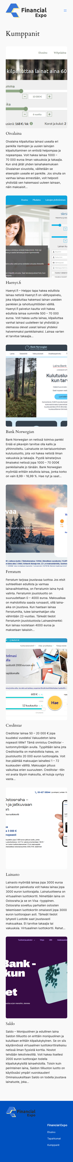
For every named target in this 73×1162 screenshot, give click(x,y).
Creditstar (14, 725)
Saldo (10, 1023)
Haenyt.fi (13, 282)
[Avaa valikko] (65, 10)
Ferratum (13, 571)
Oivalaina (14, 133)
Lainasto (12, 874)
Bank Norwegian (20, 431)
